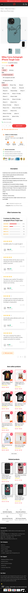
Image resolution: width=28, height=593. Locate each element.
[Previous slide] (2, 30)
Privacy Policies (4, 549)
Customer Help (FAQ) (5, 567)
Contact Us (3, 565)
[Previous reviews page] (18, 357)
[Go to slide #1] (10, 51)
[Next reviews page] (25, 357)
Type (3, 67)
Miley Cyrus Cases (10, 8)
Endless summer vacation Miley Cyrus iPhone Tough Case (6, 477)
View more (14, 453)
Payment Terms (4, 561)
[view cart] (26, 4)
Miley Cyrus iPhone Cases (7, 11)
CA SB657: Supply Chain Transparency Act (10, 553)
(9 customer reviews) (12, 62)
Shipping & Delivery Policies (7, 559)
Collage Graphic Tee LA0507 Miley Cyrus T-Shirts (20, 384)
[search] (24, 4)
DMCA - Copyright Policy (6, 551)
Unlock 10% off (3, 586)
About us (3, 545)
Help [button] (25, 591)
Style (3, 72)
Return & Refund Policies (6, 563)
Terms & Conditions (5, 547)
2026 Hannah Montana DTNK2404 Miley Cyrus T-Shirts (7, 425)
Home (2, 8)
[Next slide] (25, 30)
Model (3, 82)
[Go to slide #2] (17, 51)
